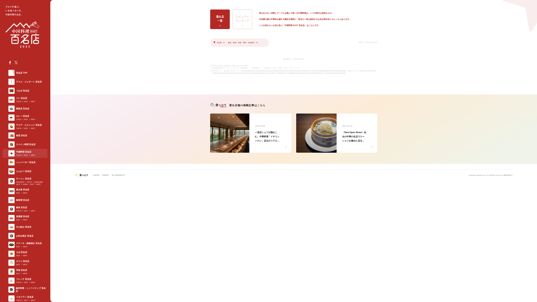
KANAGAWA (38, 182)
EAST (26, 101)
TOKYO (19, 101)
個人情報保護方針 (118, 175)
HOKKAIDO (20, 182)
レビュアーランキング (242, 18)
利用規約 (105, 175)
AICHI (18, 184)
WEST (33, 101)
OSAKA (25, 184)
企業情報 (96, 175)
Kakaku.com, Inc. (483, 175)
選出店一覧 (220, 18)
